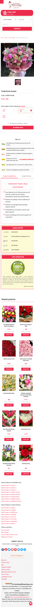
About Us (4, 560)
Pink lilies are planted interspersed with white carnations (25, 395)
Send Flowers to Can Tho (8, 517)
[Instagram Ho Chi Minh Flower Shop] (25, 550)
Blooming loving (26, 463)
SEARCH (17, 29)
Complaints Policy (6, 576)
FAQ (2, 565)
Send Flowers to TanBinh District (10, 499)
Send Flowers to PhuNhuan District (11, 501)
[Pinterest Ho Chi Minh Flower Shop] (15, 550)
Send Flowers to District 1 (8, 485)
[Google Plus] (12, 550)
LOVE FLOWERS (11, 37)
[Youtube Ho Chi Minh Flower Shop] (6, 550)
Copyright (4, 579)
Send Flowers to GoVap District (10, 497)
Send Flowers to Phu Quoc (9, 519)
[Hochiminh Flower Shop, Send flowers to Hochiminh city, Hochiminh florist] (17, 4)
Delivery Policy (5, 569)
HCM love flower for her (8, 359)
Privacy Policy (5, 562)
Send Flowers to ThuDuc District (10, 492)
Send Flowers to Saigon (8, 508)
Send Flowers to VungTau (8, 510)
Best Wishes (5, 532)
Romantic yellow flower (8, 393)
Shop (2, 37)
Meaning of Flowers (7, 537)
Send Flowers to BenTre (8, 523)
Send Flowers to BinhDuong (9, 512)
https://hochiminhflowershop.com (19, 597)
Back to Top (30, 603)
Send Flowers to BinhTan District (10, 494)
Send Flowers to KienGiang (9, 521)
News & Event (5, 530)
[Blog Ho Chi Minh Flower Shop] (18, 550)
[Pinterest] (9, 550)
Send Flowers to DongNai (8, 514)
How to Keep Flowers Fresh (9, 534)
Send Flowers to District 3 (8, 490)
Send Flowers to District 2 (8, 488)
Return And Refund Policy (8, 572)
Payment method (6, 567)
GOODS (6, 37)
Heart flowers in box (26, 429)
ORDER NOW (18, 127)
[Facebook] (3, 550)
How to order (5, 574)
